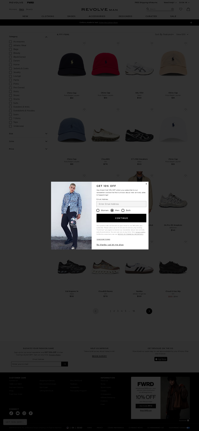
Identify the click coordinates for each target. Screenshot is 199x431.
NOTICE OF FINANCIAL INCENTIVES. (130, 234)
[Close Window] (146, 184)
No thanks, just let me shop (110, 244)
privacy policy (140, 232)
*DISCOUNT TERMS (103, 239)
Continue (121, 218)
